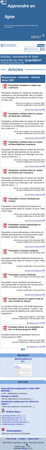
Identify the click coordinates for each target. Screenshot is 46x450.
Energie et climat (9, 396)
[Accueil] (3, 5)
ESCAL (24, 448)
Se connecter (9, 45)
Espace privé (33, 439)
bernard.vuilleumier (35, 110)
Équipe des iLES (36, 323)
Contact (22, 439)
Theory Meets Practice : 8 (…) (13, 420)
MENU (36, 36)
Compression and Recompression (15, 422)
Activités (24, 77)
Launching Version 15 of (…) (12, 416)
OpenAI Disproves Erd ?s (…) (13, 418)
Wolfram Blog (12, 412)
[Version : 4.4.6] (28, 446)
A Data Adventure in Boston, (12, 424)
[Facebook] (22, 350)
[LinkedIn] (24, 350)
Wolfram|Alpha (13, 431)
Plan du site (12, 439)
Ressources (9, 77)
